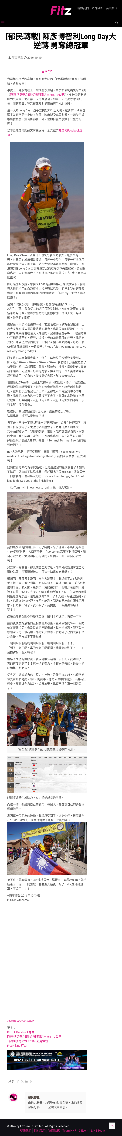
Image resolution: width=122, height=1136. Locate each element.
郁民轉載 (17, 57)
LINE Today (98, 1130)
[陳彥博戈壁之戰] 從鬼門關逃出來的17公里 (37, 94)
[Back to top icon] (112, 1126)
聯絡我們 (83, 8)
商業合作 (111, 8)
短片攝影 (97, 8)
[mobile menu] (2, 23)
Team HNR (69, 1130)
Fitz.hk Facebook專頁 (20, 1032)
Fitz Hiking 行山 (17, 1045)
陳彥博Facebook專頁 (20, 1021)
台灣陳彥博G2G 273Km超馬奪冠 (27, 1041)
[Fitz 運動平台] (61, 9)
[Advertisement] (103, 106)
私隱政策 (54, 1130)
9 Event (83, 1130)
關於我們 (40, 1130)
